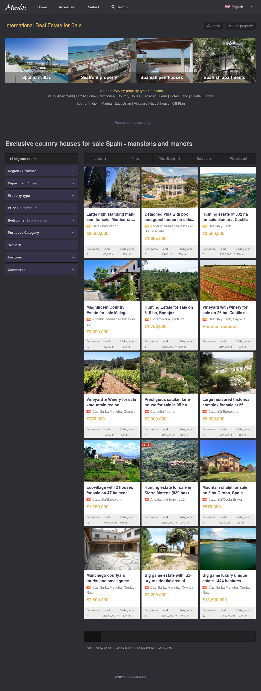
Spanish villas (36, 77)
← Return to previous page (130, 122)
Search (119, 7)
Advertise (66, 7)
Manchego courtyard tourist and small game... (109, 577)
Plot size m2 (239, 158)
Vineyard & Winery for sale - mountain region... (111, 402)
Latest (99, 158)
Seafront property (99, 77)
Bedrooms (204, 158)
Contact (92, 7)
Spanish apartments (224, 77)
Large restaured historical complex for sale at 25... (226, 402)
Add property (240, 26)
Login (213, 26)
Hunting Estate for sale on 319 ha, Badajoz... (169, 309)
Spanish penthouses (161, 77)
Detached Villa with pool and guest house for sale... (169, 216)
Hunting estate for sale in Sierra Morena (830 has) (168, 490)
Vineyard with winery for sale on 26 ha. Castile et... (226, 309)
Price (135, 158)
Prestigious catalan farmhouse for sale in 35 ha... (168, 402)
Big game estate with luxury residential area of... (168, 577)
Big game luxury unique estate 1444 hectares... (224, 577)
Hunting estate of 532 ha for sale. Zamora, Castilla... (227, 216)
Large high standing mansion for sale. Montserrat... (110, 216)
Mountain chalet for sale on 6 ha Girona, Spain (224, 490)
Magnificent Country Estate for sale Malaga (107, 309)
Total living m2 (169, 158)
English (237, 6)
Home (42, 7)
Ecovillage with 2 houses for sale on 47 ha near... (109, 490)
